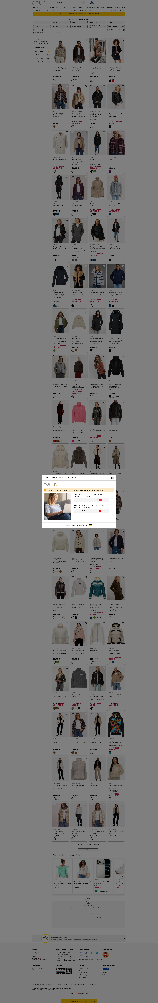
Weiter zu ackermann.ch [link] (90, 510)
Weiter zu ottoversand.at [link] (90, 500)
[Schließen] (112, 478)
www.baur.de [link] (77, 525)
